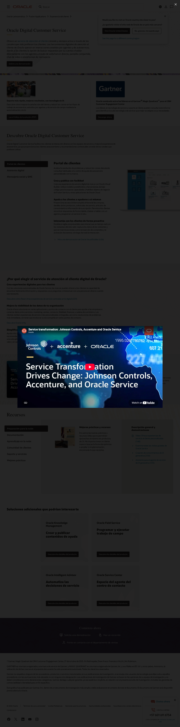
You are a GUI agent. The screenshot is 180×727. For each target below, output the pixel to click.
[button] (175, 4)
